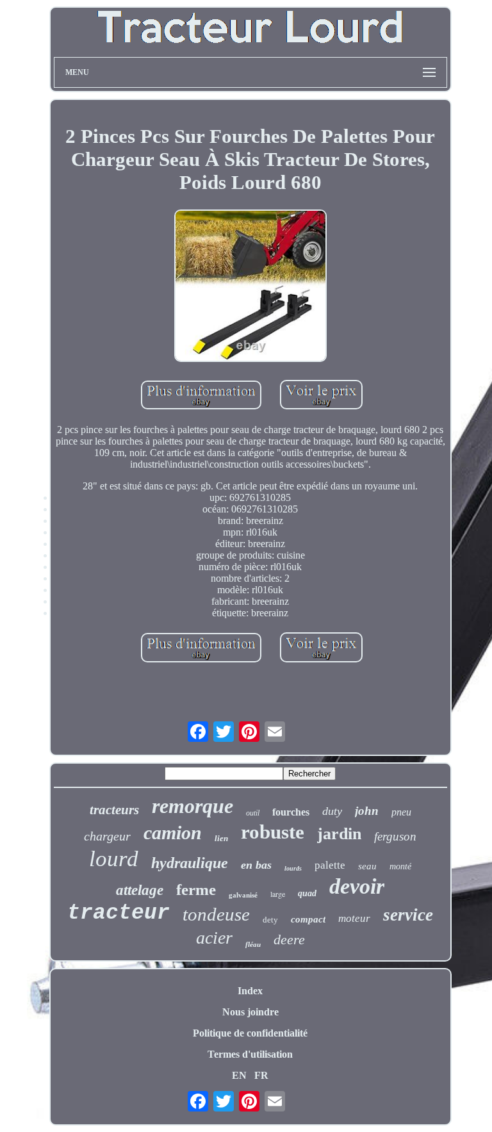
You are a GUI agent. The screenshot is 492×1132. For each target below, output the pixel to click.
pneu (401, 812)
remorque (192, 805)
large (277, 894)
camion (173, 832)
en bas (256, 864)
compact (308, 919)
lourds (293, 868)
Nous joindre (250, 1011)
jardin (339, 833)
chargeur (107, 836)
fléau (253, 944)
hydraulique (189, 863)
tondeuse (216, 914)
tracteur (118, 913)
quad (307, 893)
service (408, 914)
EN (239, 1075)
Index (250, 990)
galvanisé (243, 895)
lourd (113, 858)
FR (261, 1075)
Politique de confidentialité (250, 1033)
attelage (139, 890)
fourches (290, 812)
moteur (354, 918)
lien (221, 838)
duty (332, 811)
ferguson (395, 836)
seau (367, 866)
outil (252, 812)
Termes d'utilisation (250, 1054)
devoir (356, 886)
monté (400, 866)
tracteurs (114, 809)
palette (330, 865)
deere (289, 939)
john (367, 810)
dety (270, 919)
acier (214, 937)
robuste (272, 832)
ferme (196, 889)
